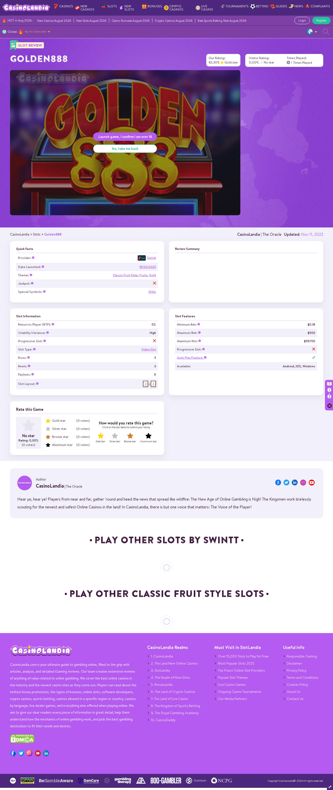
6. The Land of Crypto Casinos (173, 691)
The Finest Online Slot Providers (241, 670)
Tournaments (237, 6)
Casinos (66, 6)
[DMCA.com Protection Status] (22, 742)
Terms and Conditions (302, 677)
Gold (152, 275)
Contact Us (295, 699)
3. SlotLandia (160, 670)
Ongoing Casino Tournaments (239, 691)
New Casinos (87, 7)
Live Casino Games (232, 684)
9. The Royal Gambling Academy (175, 713)
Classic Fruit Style (125, 275)
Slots (112, 6)
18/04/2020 (147, 267)
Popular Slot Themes (233, 677)
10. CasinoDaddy (163, 720)
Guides (281, 6)
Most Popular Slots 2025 (236, 663)
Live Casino (207, 7)
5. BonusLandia (162, 684)
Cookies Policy (297, 684)
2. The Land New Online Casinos (174, 663)
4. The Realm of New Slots (170, 677)
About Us (293, 691)
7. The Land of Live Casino (169, 699)
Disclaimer (294, 663)
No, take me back (125, 148)
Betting (262, 6)
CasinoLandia (248, 234)
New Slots (129, 7)
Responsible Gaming (302, 656)
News (298, 6)
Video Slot (148, 349)
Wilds (152, 292)
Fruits (143, 275)
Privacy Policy (296, 670)
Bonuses (154, 6)
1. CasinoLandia (162, 656)
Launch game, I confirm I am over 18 (125, 136)
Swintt (151, 258)
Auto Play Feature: (190, 358)
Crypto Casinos (176, 7)
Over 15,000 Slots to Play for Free (243, 656)
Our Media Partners (232, 699)
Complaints (320, 6)
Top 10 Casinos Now (36, 31)
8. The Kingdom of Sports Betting (175, 706)
